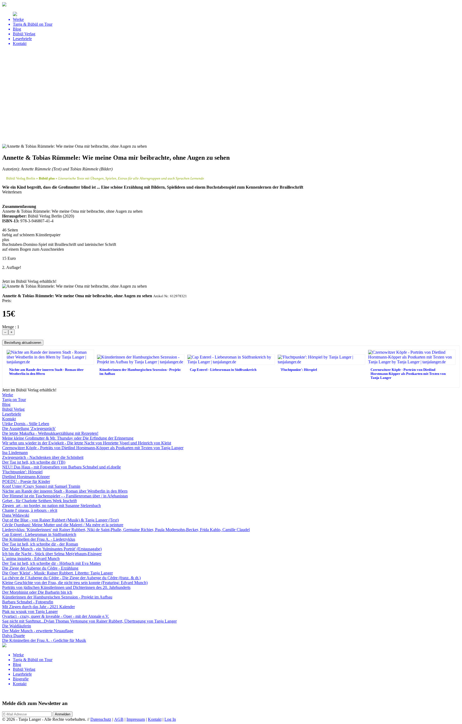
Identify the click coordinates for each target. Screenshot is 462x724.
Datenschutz (100, 719)
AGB (119, 719)
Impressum (135, 719)
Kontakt (154, 719)
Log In (170, 719)
